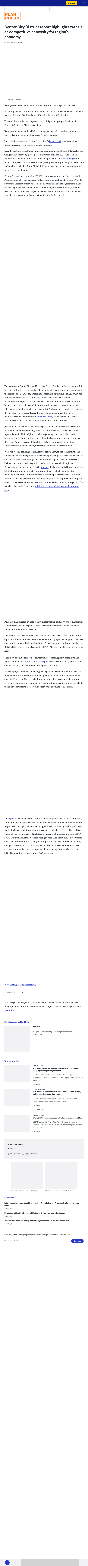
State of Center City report (35, 661)
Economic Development (26, 9)
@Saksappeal (15, 1153)
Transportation (43, 9)
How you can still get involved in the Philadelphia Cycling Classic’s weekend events (34, 1213)
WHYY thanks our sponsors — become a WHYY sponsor (25, 1190)
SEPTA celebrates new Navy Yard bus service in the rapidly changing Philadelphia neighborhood (55, 1069)
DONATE (72, 3)
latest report (55, 141)
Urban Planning (11, 9)
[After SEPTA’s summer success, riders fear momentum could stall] (17, 1125)
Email (23, 992)
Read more (12, 1148)
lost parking (67, 158)
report (11, 818)
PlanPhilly (36, 1027)
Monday (45, 467)
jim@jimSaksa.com (30, 1153)
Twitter (18, 992)
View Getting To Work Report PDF (20, 984)
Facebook (14, 992)
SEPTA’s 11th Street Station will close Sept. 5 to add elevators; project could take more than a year (57, 1092)
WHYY (8, 3)
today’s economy (45, 416)
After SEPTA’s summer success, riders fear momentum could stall (58, 1118)
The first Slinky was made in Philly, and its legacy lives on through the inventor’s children (36, 1220)
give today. (9, 1010)
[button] (7, 1562)
